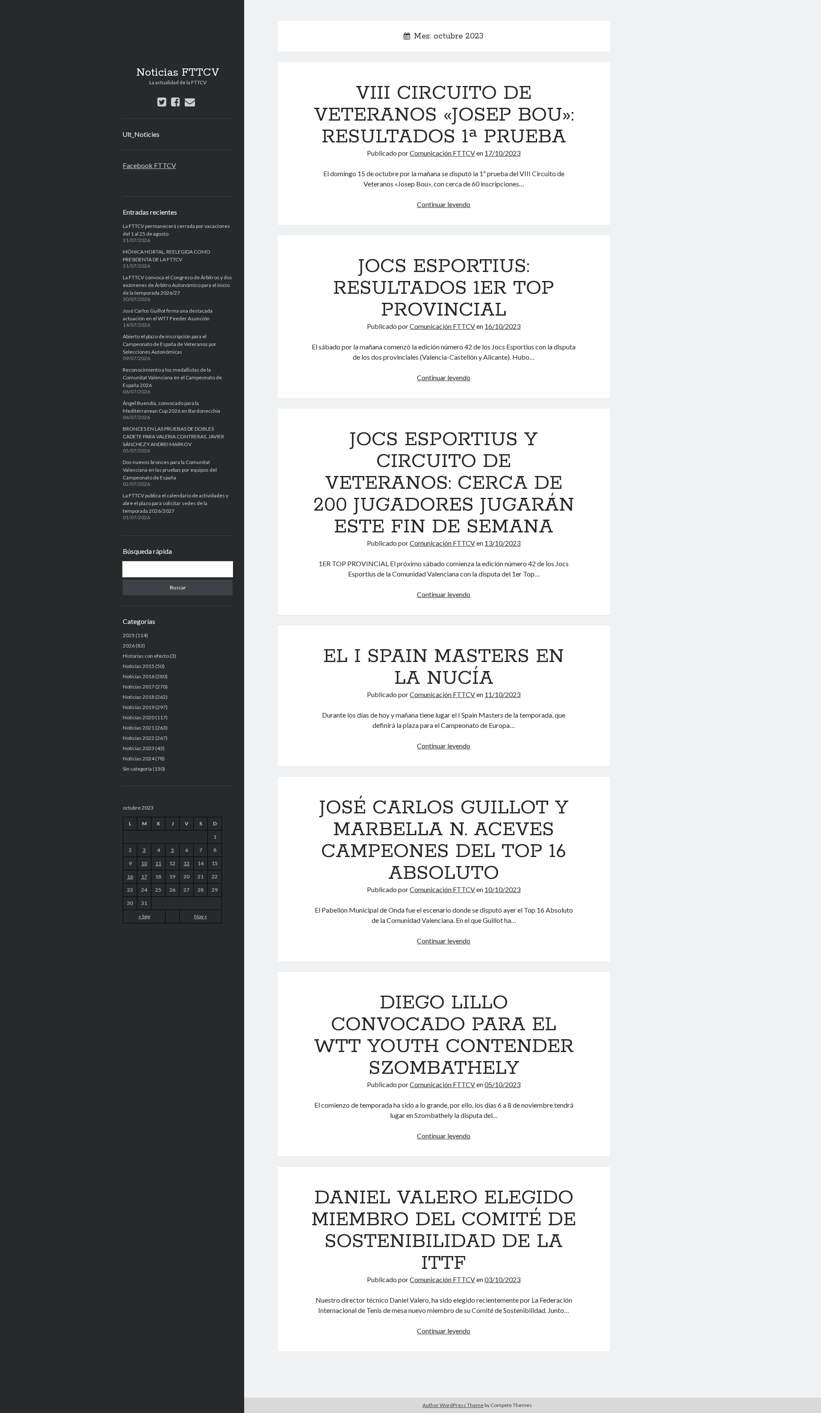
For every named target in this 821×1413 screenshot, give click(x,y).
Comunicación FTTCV (442, 153)
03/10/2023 (502, 1279)
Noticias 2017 (138, 686)
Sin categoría (137, 769)
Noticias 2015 (138, 666)
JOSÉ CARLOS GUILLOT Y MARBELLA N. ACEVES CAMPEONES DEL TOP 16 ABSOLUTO (443, 840)
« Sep (144, 916)
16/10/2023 (502, 326)
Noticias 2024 (138, 758)
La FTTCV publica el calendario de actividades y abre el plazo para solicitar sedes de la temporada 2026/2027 (175, 503)
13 (186, 863)
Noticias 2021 (138, 727)
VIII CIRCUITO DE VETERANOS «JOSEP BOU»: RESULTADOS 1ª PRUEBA (444, 115)
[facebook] (175, 101)
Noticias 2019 (138, 707)
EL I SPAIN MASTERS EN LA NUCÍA (443, 667)
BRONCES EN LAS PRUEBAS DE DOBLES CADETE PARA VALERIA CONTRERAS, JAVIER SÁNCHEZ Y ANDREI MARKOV (173, 436)
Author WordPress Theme (453, 1405)
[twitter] (161, 101)
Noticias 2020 (138, 717)
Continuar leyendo (443, 204)
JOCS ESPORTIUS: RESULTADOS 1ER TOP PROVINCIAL (443, 288)
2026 (129, 645)
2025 (129, 635)
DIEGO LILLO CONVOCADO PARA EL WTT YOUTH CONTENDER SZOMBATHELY (444, 1035)
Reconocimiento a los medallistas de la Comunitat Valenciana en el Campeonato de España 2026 (172, 377)
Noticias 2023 (138, 748)
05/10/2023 (502, 1084)
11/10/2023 (502, 694)
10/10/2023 (502, 889)
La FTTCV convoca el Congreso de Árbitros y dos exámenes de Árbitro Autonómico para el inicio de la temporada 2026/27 (177, 285)
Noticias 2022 (138, 738)
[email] (190, 101)
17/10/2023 (502, 153)
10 (144, 863)
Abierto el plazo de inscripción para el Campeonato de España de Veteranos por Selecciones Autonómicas (169, 344)
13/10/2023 (502, 543)
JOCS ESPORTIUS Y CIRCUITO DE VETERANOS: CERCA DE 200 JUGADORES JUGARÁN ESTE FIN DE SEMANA (443, 483)
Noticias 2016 (138, 676)
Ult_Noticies (140, 134)
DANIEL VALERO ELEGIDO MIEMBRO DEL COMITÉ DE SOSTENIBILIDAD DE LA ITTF (443, 1230)
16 (130, 876)
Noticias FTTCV (177, 73)
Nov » (200, 916)
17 (144, 876)
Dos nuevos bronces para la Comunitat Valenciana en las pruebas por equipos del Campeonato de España (170, 470)
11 (158, 863)
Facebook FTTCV (149, 165)
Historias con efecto (146, 656)
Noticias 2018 (138, 697)
